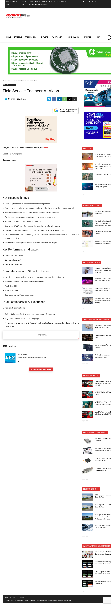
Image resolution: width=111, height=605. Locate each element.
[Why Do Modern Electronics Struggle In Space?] (87, 186)
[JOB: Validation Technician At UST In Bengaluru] (87, 527)
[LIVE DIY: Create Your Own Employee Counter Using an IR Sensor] (87, 383)
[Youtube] (95, 1)
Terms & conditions (30, 600)
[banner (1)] (41, 191)
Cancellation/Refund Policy (56, 600)
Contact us (19, 600)
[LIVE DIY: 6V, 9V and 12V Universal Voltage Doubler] (87, 404)
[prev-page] (83, 194)
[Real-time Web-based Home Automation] (87, 213)
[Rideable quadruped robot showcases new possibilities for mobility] (87, 300)
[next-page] (87, 194)
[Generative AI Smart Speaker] (87, 176)
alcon (10, 346)
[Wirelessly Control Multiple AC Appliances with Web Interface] (87, 243)
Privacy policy (42, 600)
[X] (92, 1)
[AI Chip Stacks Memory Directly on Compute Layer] (87, 357)
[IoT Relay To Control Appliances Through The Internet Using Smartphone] (87, 166)
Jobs (14, 85)
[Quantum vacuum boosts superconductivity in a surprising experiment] (87, 270)
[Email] (69, 99)
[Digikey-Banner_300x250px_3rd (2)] (41, 142)
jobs (15, 346)
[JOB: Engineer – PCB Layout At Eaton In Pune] (87, 507)
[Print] (74, 99)
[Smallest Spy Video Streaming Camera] (87, 233)
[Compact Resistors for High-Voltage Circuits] (87, 460)
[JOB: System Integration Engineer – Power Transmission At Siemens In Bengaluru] (87, 517)
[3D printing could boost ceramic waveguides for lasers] (87, 280)
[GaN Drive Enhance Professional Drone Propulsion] (87, 470)
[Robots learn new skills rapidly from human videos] (87, 290)
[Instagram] (86, 1)
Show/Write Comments (41, 369)
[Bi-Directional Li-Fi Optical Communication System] (87, 156)
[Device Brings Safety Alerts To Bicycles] (87, 347)
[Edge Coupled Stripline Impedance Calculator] (87, 574)
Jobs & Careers (12, 81)
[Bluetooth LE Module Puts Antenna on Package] (87, 327)
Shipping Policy (9, 600)
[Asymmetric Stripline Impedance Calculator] (87, 583)
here (46, 147)
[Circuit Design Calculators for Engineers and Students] (87, 554)
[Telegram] (49, 99)
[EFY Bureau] (6, 99)
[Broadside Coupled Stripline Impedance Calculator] (87, 564)
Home (4, 81)
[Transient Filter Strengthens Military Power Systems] (87, 450)
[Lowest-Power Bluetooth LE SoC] (87, 337)
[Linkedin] (89, 1)
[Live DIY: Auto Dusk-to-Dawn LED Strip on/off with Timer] (87, 414)
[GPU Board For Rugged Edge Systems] (87, 440)
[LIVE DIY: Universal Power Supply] (87, 394)
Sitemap (68, 600)
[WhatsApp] (64, 99)
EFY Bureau (11, 99)
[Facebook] (83, 1)
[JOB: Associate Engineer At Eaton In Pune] (87, 497)
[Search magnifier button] (109, 37)
